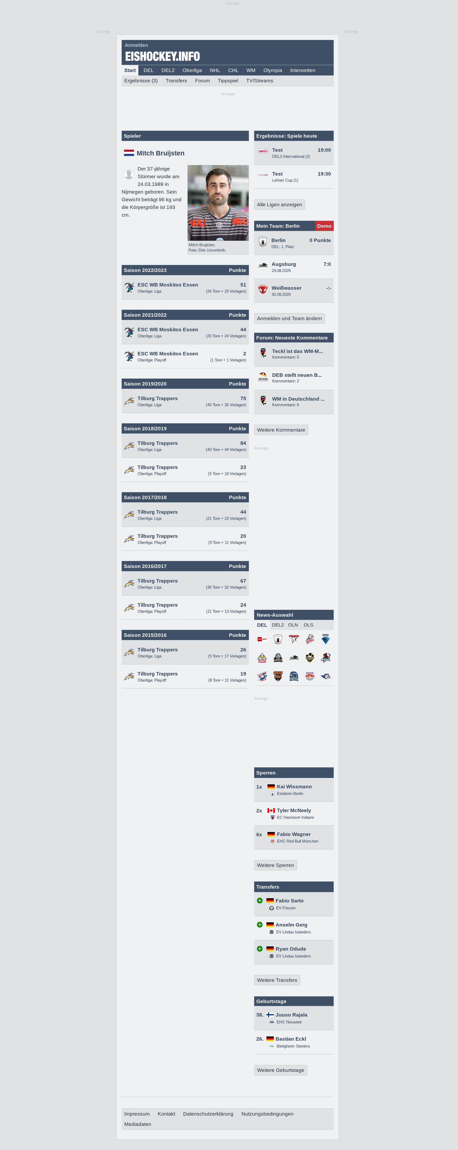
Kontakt (166, 1114)
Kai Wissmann (294, 786)
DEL (149, 70)
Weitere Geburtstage (280, 1070)
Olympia (272, 70)
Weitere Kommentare (281, 430)
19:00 (324, 150)
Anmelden (136, 45)
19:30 (324, 174)
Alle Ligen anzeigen (279, 204)
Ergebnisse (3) (141, 80)
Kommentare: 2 (285, 381)
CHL (233, 70)
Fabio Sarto (290, 900)
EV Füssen (285, 908)
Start (130, 70)
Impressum (137, 1114)
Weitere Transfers (277, 980)
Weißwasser (286, 288)
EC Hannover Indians (295, 817)
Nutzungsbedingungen (267, 1114)
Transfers (176, 80)
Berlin (278, 240)
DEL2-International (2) (291, 156)
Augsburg (284, 264)
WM (251, 70)
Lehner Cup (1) (285, 180)
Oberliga (192, 70)
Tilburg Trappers (158, 398)
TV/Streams (259, 80)
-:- (328, 288)
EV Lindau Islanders (293, 932)
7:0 (327, 264)
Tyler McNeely (294, 810)
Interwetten (302, 70)
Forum (202, 80)
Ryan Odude (291, 949)
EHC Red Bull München (297, 841)
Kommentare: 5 (285, 357)
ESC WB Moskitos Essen (168, 285)
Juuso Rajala (291, 1015)
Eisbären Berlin (290, 793)
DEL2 (168, 70)
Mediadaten (137, 1124)
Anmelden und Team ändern (289, 318)
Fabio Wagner (294, 834)
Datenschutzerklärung (208, 1114)
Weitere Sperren (275, 865)
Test (277, 150)
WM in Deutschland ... (298, 399)
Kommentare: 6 (285, 404)
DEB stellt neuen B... (297, 375)
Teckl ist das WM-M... (297, 351)
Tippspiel (228, 80)
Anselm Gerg (291, 925)
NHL (215, 70)
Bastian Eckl (291, 1039)
